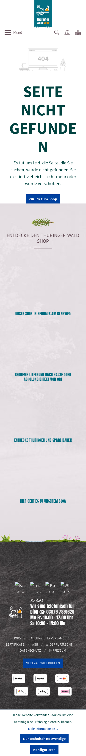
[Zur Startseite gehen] (43, 14)
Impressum (57, 650)
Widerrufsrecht (59, 644)
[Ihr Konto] (67, 32)
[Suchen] (56, 32)
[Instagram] (35, 587)
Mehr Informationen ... (43, 729)
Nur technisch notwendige (44, 738)
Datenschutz (30, 650)
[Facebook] (20, 587)
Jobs (17, 638)
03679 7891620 (60, 611)
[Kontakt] (50, 587)
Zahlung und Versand (46, 638)
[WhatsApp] (66, 587)
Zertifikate (15, 644)
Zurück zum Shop (43, 199)
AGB (35, 644)
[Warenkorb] (78, 32)
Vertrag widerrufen (43, 663)
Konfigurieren (44, 749)
